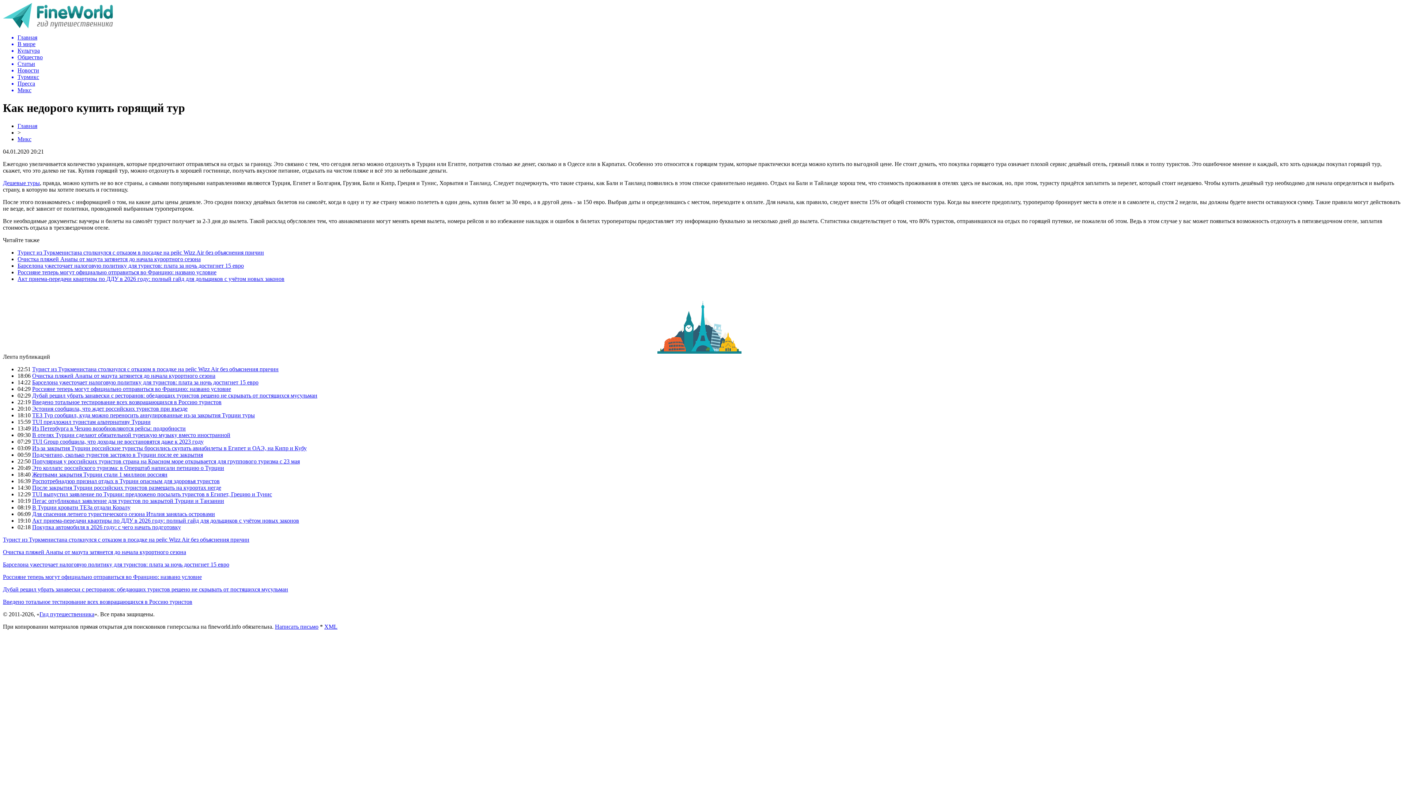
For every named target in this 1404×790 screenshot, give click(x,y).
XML (330, 627)
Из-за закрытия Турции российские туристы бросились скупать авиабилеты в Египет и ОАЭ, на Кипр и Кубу (169, 448)
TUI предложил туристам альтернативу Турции (91, 422)
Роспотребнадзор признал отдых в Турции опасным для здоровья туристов (126, 481)
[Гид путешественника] (58, 26)
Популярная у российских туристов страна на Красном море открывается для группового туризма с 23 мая (166, 461)
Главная (27, 126)
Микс (24, 139)
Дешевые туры (21, 183)
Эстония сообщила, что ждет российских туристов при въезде (110, 409)
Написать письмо (296, 627)
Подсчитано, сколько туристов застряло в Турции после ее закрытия (117, 455)
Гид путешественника (66, 614)
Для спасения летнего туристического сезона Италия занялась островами (123, 514)
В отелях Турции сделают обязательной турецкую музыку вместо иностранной (131, 435)
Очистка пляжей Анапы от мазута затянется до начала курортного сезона (109, 259)
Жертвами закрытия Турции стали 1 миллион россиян (99, 474)
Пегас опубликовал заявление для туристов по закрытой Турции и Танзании (128, 501)
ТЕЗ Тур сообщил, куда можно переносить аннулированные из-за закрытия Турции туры (143, 415)
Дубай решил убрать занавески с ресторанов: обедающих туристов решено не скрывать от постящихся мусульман (174, 395)
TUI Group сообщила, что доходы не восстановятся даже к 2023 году (118, 442)
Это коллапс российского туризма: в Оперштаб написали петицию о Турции (128, 468)
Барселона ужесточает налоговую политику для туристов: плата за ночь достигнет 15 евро (131, 266)
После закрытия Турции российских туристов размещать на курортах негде (126, 488)
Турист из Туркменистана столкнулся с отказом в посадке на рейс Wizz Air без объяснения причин (141, 252)
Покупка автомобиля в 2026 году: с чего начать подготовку (106, 527)
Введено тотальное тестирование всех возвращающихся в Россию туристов (127, 402)
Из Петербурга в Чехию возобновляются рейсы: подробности (109, 428)
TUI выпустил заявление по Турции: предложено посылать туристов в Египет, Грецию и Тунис (152, 494)
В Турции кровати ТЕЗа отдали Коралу (81, 507)
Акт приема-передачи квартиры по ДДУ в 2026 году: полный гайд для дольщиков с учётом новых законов (151, 279)
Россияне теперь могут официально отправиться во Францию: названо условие (117, 272)
